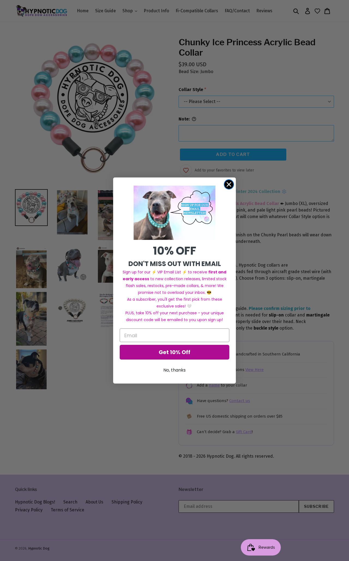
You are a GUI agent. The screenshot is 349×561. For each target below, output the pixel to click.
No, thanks (174, 370)
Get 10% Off (174, 352)
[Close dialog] (229, 184)
